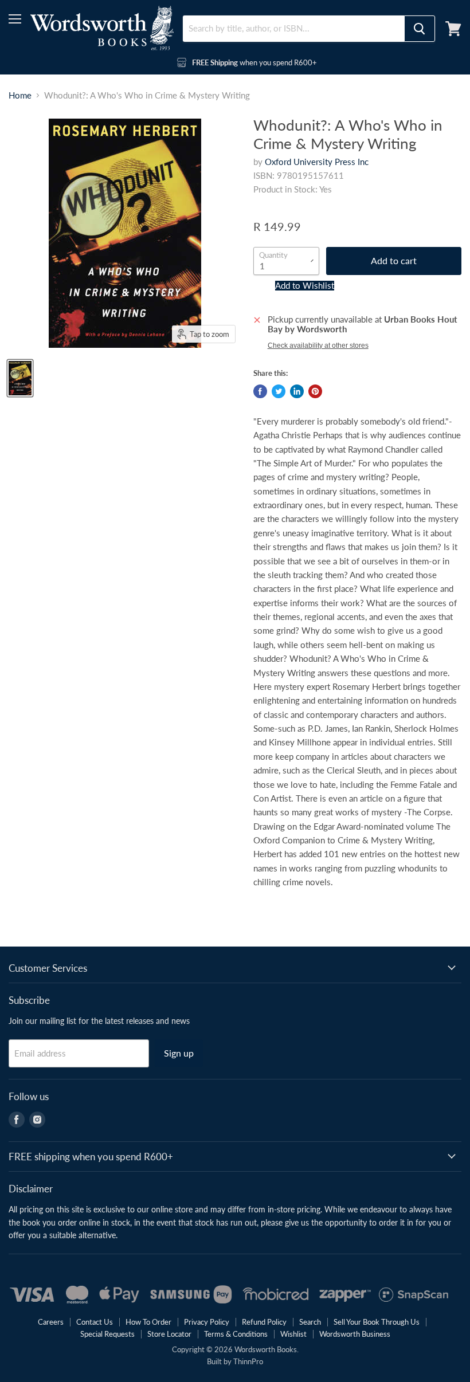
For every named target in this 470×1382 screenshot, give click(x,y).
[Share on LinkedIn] (297, 391)
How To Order (148, 1321)
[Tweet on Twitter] (278, 391)
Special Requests (107, 1333)
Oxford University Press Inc (317, 161)
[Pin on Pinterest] (315, 391)
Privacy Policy (206, 1321)
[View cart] (453, 28)
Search (310, 1321)
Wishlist (293, 1333)
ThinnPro (248, 1361)
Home (20, 95)
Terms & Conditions (236, 1333)
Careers (51, 1321)
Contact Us (94, 1321)
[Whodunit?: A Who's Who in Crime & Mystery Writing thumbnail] (20, 378)
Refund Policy (264, 1321)
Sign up (179, 1052)
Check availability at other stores (318, 345)
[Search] (419, 28)
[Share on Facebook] (260, 391)
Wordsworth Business (354, 1333)
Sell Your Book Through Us (377, 1321)
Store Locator (169, 1333)
